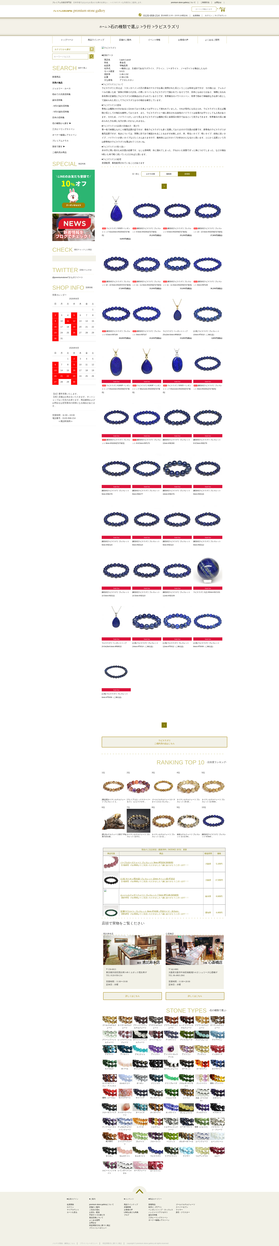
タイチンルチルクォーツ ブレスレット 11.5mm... (213, 801)
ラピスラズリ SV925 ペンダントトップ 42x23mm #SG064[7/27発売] (116, 231)
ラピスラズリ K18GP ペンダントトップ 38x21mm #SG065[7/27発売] (146, 388)
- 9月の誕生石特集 (60, 111)
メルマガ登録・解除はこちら (63, 1243)
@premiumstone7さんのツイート (67, 277)
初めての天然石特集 (61, 94)
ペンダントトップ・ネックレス (161, 1210)
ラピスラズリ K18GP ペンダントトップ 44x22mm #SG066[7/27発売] (116, 388)
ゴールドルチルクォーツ (185, 1204)
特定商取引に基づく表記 (112, 1243)
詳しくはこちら (132, 996)
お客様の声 (183, 40)
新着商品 (56, 77)
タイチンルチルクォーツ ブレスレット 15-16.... (188, 801)
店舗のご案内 (125, 40)
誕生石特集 (57, 100)
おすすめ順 (150, 174)
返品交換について (96, 1218)
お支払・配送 (94, 1212)
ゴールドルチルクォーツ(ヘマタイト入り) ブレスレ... (163, 801)
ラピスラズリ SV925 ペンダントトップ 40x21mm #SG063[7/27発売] (177, 388)
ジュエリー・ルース (61, 88)
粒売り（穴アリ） (155, 1207)
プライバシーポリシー (98, 1228)
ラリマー (179, 1210)
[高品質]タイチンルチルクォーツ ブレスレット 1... (113, 801)
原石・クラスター (183, 1212)
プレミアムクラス (60, 141)
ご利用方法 (205, 2)
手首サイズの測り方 (97, 1215)
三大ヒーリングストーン (63, 129)
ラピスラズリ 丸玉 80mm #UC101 (206, 592)
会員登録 (196, 16)
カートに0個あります (203, 9)
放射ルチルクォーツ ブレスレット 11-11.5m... (188, 835)
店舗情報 (127, 1207)
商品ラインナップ (96, 40)
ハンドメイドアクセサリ (158, 1212)
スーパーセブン (182, 1207)
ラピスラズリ (167, 26)
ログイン (208, 16)
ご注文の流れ (94, 1210)
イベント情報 (154, 40)
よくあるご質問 (212, 40)
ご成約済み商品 (59, 152)
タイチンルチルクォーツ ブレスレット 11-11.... (163, 835)
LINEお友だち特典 (131, 1212)
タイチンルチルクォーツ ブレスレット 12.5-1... (138, 835)
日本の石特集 (58, 117)
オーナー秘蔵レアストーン (64, 135)
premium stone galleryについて (183, 2)
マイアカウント (220, 16)
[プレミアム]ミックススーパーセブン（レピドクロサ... (138, 801)
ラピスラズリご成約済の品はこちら (164, 742)
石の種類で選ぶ (124, 26)
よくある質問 (94, 1220)
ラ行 (147, 26)
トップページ (67, 40)
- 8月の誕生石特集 (60, 106)
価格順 (168, 174)
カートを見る (72, 1212)
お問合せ (217, 2)
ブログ (126, 1215)
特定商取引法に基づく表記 (99, 1225)
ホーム (103, 26)
